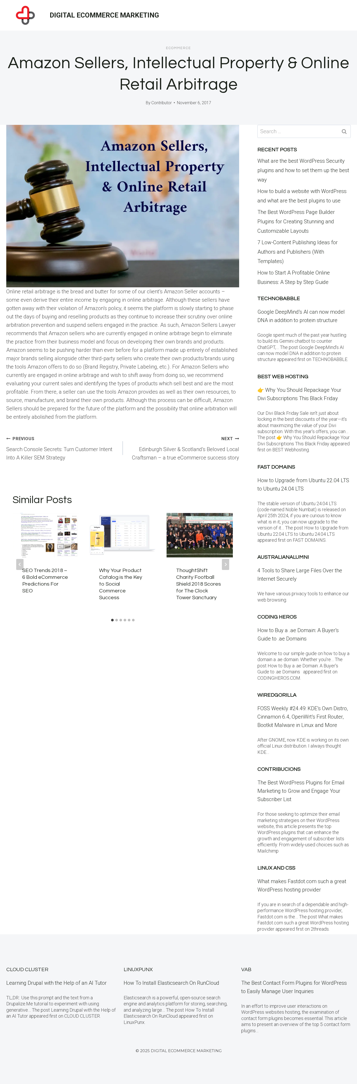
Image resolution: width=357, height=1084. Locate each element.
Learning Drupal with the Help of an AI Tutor (56, 983)
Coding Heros (277, 617)
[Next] (225, 564)
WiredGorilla (276, 695)
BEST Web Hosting (282, 376)
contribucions (279, 769)
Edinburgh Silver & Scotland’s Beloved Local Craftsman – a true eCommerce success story (185, 448)
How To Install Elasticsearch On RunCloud (171, 983)
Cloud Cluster (27, 969)
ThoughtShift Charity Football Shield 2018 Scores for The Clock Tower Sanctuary (198, 584)
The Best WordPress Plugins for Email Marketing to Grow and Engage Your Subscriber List (300, 790)
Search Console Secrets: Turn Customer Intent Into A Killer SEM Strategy (59, 448)
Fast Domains (276, 467)
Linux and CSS (276, 868)
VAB (246, 969)
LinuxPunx (138, 969)
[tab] (112, 620)
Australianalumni (283, 557)
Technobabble (278, 298)
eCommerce (178, 48)
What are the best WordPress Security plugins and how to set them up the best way (303, 170)
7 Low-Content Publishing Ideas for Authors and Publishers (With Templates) (297, 251)
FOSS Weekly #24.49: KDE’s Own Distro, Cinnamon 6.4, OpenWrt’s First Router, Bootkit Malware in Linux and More (302, 716)
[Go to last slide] (20, 564)
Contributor (161, 102)
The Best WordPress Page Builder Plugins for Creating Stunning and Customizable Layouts (296, 221)
